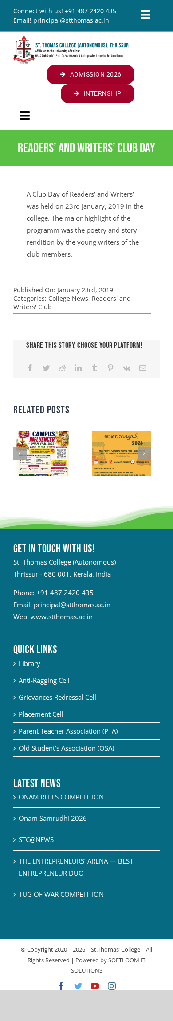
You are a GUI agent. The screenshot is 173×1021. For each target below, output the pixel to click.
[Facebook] (30, 368)
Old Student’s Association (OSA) (66, 747)
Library (29, 663)
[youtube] (95, 986)
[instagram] (112, 986)
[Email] (143, 368)
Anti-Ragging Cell (44, 680)
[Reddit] (62, 368)
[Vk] (126, 368)
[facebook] (61, 986)
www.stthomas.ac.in (62, 616)
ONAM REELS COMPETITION (61, 796)
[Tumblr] (94, 368)
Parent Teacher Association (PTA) (68, 730)
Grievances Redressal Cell (57, 697)
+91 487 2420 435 (65, 592)
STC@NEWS (36, 839)
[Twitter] (46, 368)
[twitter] (78, 986)
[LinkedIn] (78, 368)
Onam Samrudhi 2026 (53, 818)
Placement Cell (41, 714)
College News (68, 298)
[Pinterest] (110, 368)
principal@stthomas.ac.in (72, 604)
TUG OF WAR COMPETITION (61, 894)
